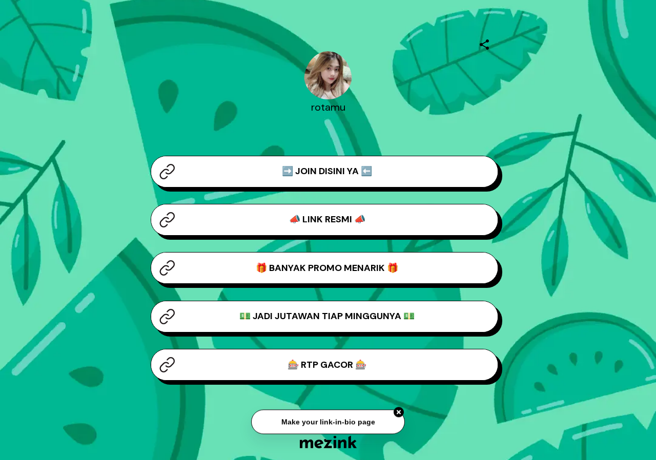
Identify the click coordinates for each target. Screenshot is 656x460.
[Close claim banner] (399, 413)
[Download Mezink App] (328, 442)
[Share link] (484, 43)
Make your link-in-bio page (328, 423)
